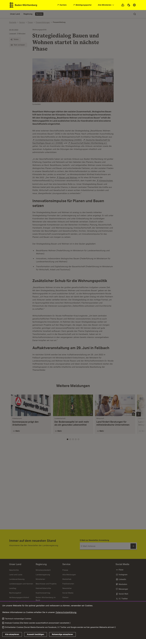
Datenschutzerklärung (66, 612)
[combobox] (106, 5)
